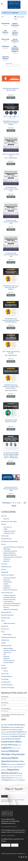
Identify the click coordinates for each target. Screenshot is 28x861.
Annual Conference (15, 40)
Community (5, 536)
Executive (4, 564)
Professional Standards (8, 637)
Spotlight (4, 668)
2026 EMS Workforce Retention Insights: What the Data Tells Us (11, 386)
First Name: (4, 696)
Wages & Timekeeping (11, 609)
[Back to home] (14, 4)
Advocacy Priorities (10, 578)
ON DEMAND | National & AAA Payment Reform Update (11, 123)
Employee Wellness (10, 597)
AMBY (5, 529)
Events (3, 544)
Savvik (3, 665)
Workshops (5, 46)
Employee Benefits (9, 595)
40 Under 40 (8, 527)
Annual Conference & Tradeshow (14, 547)
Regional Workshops (10, 555)
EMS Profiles (7, 634)
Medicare (6, 658)
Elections (6, 518)
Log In (15, 845)
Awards (3, 524)
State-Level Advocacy (10, 590)
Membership (5, 23)
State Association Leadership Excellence (15, 49)
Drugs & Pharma (6, 538)
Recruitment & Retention (12, 605)
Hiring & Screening (9, 599)
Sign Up (4, 796)
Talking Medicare (6, 676)
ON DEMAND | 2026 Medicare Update (11, 420)
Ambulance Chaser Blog (8, 521)
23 (25, 503)
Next (14, 506)
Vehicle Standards (7, 685)
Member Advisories (7, 615)
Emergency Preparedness (9, 541)
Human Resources (7, 592)
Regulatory (7, 588)
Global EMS (4, 572)
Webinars (7, 561)
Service (6, 671)
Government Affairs (7, 575)
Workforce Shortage (7, 687)
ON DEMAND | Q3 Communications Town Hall (11, 189)
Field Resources (6, 566)
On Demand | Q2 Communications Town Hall (11, 222)
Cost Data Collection (10, 650)
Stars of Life (5, 39)
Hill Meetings (8, 582)
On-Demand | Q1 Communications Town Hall (11, 254)
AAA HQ (3, 516)
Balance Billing (8, 648)
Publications (5, 640)
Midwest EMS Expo (9, 553)
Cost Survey (7, 652)
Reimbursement (6, 645)
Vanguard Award (9, 533)
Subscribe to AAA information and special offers (12, 715)
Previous (6, 503)
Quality (3, 643)
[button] (2, 4)
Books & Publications (15, 24)
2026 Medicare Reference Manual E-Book (11, 89)
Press (3, 631)
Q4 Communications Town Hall (11, 154)
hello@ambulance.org (8, 823)
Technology (4, 679)
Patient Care (5, 629)
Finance (3, 569)
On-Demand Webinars (15, 32)
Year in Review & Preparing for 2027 (10, 352)
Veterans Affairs (9, 662)
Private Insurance (9, 660)
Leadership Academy (10, 551)
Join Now (6, 845)
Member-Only (5, 618)
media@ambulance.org (9, 839)
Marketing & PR (6, 612)
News (3, 620)
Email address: (5, 708)
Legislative (7, 586)
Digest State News (9, 623)
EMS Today (7, 549)
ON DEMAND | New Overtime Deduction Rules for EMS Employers (10, 320)
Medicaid (6, 656)
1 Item (18, 17)
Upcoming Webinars (5, 57)
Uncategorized (6, 682)
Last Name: (4, 702)
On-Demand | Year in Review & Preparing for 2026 (11, 488)
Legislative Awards (9, 531)
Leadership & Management (12, 603)
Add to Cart (11, 97)
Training (6, 607)
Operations (4, 626)
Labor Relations (8, 601)
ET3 (5, 654)
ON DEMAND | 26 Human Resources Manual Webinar (11, 287)
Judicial (6, 584)
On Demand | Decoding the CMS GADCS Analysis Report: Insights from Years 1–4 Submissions (11, 455)
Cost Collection (5, 31)
